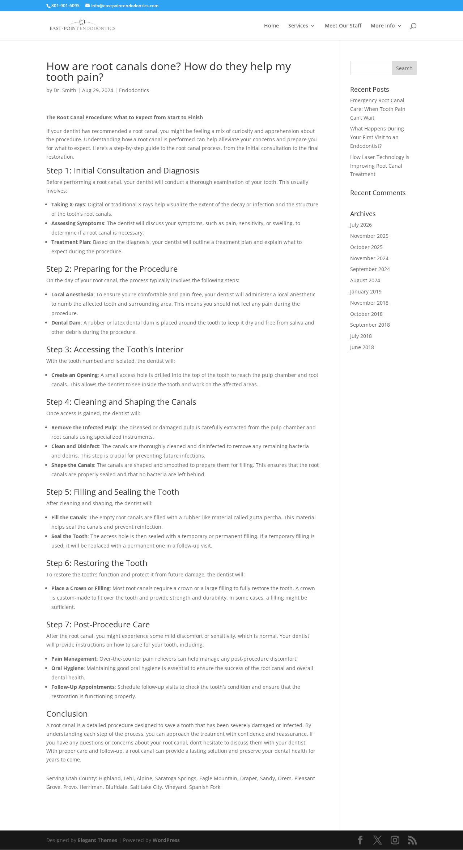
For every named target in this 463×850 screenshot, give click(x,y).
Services (298, 26)
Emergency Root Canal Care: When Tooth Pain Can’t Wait (377, 109)
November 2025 (369, 235)
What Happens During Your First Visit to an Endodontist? (377, 137)
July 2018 (361, 335)
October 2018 (366, 313)
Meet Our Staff (343, 26)
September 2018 (370, 324)
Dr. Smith (65, 90)
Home (271, 26)
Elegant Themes (97, 840)
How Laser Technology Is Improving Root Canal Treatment (379, 166)
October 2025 (366, 247)
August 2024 (365, 280)
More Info (383, 26)
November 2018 (369, 302)
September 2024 (370, 269)
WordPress (166, 840)
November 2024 (369, 258)
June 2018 (362, 347)
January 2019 (366, 291)
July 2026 (361, 224)
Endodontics (134, 90)
